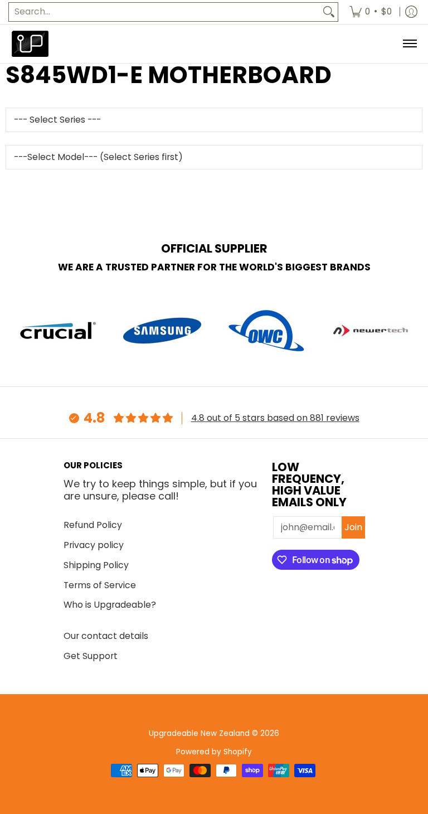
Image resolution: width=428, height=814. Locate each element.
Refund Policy (93, 525)
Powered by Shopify (214, 752)
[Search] (329, 12)
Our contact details (106, 635)
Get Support (91, 656)
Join (353, 527)
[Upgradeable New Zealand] (30, 44)
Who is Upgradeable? (110, 604)
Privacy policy (94, 545)
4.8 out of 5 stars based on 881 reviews (275, 417)
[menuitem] (370, 12)
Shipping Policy (96, 565)
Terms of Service (100, 585)
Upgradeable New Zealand (199, 733)
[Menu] (409, 44)
